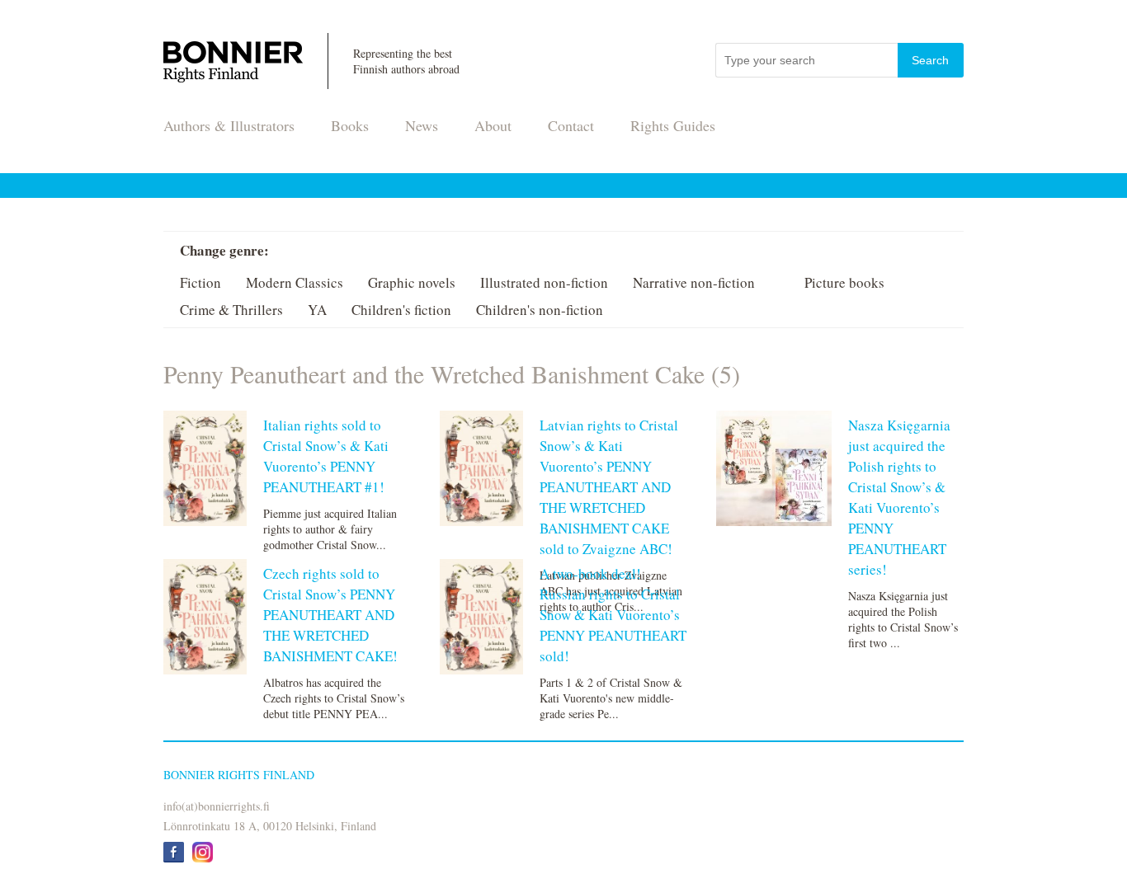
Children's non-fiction (539, 309)
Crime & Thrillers (231, 309)
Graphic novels (411, 282)
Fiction (200, 282)
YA (317, 309)
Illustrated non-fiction (544, 282)
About (493, 125)
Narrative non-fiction (694, 282)
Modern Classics (294, 282)
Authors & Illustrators (229, 125)
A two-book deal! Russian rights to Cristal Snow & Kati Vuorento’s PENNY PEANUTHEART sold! (613, 614)
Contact (571, 125)
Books (350, 125)
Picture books (844, 282)
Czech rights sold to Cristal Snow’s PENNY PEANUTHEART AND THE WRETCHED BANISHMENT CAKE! (330, 614)
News (421, 125)
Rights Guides (672, 125)
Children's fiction (401, 309)
